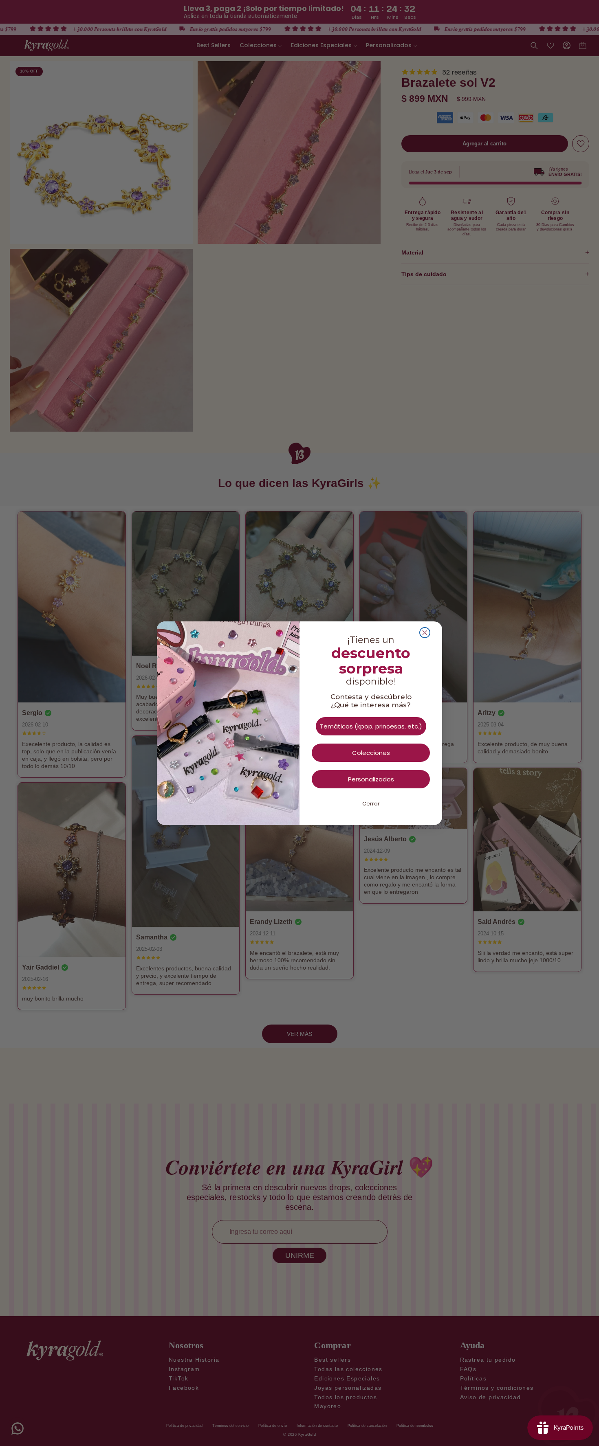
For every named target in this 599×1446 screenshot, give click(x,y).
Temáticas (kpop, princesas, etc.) (371, 726)
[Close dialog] (425, 633)
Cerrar (371, 803)
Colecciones (371, 752)
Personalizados (371, 779)
